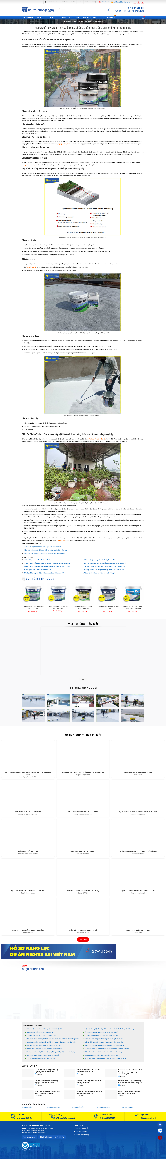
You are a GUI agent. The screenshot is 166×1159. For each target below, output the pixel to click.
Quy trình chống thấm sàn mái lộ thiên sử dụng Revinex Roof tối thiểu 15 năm (47, 563)
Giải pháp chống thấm (84, 22)
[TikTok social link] (142, 2)
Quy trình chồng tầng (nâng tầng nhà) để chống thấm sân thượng (44, 1048)
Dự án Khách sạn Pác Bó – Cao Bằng (28, 812)
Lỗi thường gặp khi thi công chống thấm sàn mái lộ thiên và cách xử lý (104, 566)
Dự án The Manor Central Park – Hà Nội (83, 812)
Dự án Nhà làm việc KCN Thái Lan (138, 930)
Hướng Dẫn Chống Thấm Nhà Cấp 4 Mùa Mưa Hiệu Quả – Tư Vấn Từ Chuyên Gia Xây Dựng (109, 1029)
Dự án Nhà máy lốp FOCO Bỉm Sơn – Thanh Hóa (28, 891)
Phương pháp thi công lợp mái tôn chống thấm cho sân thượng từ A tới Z (105, 1045)
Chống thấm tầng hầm (78, 1107)
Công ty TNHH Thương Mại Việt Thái (39, 1150)
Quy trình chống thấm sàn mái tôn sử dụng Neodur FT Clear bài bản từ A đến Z (47, 566)
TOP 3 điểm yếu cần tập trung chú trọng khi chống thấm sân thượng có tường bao (107, 1048)
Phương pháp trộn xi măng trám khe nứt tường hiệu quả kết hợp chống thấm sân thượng (51, 1052)
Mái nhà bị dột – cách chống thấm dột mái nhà (37, 570)
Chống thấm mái (98, 22)
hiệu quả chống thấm (64, 144)
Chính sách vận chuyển (82, 1128)
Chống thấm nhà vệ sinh (103, 1107)
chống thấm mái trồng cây (30, 165)
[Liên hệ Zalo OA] (160, 1131)
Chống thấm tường (27, 1107)
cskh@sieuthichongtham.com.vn (122, 2)
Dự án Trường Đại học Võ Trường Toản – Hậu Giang (138, 812)
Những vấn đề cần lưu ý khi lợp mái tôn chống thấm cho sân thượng (103, 1052)
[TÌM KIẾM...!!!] (108, 10)
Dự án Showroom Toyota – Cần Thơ (83, 851)
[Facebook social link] (134, 2)
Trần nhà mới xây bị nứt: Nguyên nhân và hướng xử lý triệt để (101, 1032)
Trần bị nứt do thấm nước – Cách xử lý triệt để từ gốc (99, 573)
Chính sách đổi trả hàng (82, 1135)
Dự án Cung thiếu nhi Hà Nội (28, 851)
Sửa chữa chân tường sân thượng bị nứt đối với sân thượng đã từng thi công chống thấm (51, 1042)
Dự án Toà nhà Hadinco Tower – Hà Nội (83, 930)
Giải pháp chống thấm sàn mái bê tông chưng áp (40, 1032)
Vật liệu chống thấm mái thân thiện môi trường (37, 560)
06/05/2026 (122, 1085)
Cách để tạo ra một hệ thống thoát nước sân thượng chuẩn (43, 1055)
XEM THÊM (83, 679)
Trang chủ (66, 21)
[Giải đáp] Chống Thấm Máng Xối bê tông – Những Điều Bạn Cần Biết (104, 570)
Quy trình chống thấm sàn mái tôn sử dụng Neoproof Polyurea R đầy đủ (105, 563)
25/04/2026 (80, 1096)
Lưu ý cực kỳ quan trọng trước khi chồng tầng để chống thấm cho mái (104, 1039)
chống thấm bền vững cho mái (96, 439)
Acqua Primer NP (31, 267)
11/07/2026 (80, 1074)
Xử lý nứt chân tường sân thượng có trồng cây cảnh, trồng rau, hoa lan (104, 1042)
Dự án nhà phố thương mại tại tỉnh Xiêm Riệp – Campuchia (83, 772)
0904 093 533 (105, 2)
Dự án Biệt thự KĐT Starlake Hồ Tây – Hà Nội (83, 891)
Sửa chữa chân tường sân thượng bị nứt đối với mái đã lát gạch (44, 1045)
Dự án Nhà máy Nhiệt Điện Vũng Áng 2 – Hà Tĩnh (138, 891)
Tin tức (74, 22)
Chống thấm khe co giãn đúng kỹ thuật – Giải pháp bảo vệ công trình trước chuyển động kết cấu (53, 1039)
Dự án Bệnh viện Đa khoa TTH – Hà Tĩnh (138, 772)
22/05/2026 (39, 1085)
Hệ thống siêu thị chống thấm (53, 1137)
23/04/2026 (122, 1096)
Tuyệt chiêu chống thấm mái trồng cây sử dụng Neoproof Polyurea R (42, 547)
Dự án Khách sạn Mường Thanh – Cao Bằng (28, 930)
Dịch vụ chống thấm (127, 1107)
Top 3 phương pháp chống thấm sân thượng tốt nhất (41, 1058)
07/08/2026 (39, 1074)
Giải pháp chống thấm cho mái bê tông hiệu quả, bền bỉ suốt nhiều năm (46, 1029)
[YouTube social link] (138, 2)
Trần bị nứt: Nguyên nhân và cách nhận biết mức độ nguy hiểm (101, 1035)
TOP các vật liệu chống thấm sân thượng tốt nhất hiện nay (101, 560)
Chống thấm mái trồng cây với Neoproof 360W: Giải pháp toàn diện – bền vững (45, 550)
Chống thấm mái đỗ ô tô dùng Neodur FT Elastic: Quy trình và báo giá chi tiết (106, 1058)
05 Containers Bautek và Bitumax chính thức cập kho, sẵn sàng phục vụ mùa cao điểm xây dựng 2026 (130, 1072)
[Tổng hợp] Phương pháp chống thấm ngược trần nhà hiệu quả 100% (44, 573)
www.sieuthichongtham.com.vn (36, 1133)
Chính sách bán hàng (81, 1131)
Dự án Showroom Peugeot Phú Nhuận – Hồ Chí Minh (138, 851)
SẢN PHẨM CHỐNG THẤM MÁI (40, 579)
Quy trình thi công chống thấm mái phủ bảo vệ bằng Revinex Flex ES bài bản (44, 553)
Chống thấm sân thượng (53, 1107)
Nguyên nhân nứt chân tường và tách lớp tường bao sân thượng (102, 1055)
